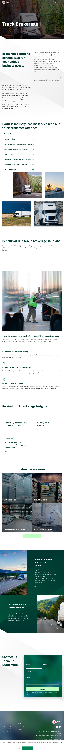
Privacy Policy (49, 692)
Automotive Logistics (43, 529)
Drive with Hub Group (8, 731)
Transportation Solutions (11, 18)
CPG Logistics (10, 500)
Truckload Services (10, 169)
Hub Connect (21, 723)
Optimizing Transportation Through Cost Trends (16, 424)
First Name (29, 658)
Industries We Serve (8, 729)
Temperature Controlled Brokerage (15, 164)
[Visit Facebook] (57, 727)
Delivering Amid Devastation (42, 424)
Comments (28, 677)
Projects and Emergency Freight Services (17, 159)
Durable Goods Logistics (14, 529)
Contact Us (20, 729)
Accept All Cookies (27, 748)
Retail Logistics (40, 500)
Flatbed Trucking (9, 139)
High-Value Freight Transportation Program (18, 144)
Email (28, 664)
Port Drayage (8, 154)
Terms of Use (49, 731)
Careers (20, 721)
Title (44, 671)
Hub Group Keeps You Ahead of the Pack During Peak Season (15, 445)
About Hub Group (22, 726)
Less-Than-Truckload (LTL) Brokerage (16, 149)
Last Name (46, 658)
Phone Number (47, 664)
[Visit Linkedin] (60, 727)
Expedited (7, 134)
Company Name (30, 671)
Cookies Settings (16, 748)
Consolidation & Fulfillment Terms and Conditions (49, 735)
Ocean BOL (58, 733)
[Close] (61, 743)
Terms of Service (57, 731)
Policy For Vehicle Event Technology (52, 737)
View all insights (8, 411)
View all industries (32, 536)
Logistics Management (8, 726)
